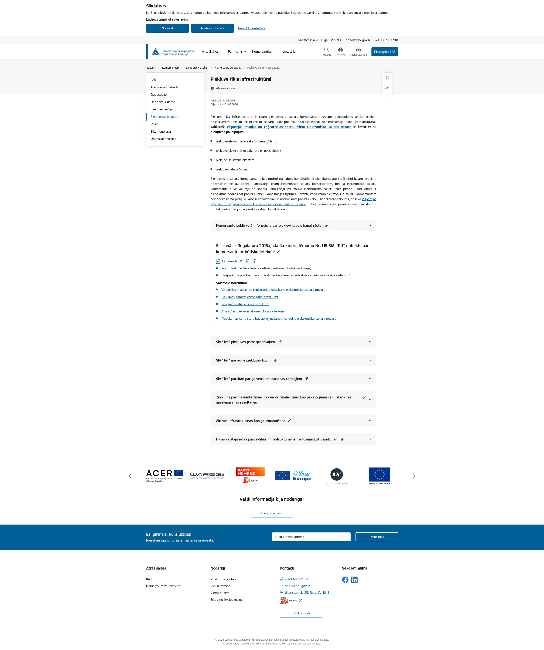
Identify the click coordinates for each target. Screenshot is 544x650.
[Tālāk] (414, 475)
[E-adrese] (288, 600)
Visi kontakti (301, 613)
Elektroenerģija (161, 109)
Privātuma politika (223, 579)
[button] (326, 225)
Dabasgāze (159, 95)
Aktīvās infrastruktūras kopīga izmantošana (250, 421)
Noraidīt (167, 28)
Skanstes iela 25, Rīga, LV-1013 (319, 40)
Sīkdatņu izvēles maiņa (227, 600)
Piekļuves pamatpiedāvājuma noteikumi (249, 297)
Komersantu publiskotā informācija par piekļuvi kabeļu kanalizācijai (269, 225)
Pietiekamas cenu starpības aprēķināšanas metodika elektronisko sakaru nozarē (278, 319)
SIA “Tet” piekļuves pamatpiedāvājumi (246, 342)
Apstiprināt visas (212, 28)
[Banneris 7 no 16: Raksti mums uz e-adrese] (250, 476)
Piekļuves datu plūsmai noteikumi (245, 304)
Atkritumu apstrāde (164, 87)
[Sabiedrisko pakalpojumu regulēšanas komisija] (173, 52)
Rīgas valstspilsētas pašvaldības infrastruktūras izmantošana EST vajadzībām (277, 439)
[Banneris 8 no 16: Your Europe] (293, 476)
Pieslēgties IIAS (384, 52)
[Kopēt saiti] (278, 252)
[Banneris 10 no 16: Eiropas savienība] (379, 476)
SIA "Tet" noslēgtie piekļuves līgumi (243, 360)
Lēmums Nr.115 (233, 261)
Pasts (154, 124)
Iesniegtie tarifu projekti (163, 586)
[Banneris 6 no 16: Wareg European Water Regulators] (207, 476)
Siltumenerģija (161, 131)
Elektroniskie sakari (164, 117)
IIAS (153, 80)
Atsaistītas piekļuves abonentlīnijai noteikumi (253, 311)
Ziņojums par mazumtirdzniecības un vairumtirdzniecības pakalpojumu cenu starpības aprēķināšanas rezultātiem (283, 399)
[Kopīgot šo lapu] (387, 88)
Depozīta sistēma (163, 102)
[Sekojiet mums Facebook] (345, 580)
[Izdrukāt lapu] (387, 78)
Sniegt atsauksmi (272, 513)
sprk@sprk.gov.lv (358, 40)
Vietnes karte (220, 593)
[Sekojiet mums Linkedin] (354, 580)
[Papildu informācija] (254, 261)
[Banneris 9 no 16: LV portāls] (337, 476)
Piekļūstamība (220, 586)
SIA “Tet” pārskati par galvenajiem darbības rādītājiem (259, 379)
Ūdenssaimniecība (163, 139)
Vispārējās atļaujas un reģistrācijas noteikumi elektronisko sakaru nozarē (273, 290)
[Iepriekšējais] (130, 475)
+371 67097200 (386, 40)
